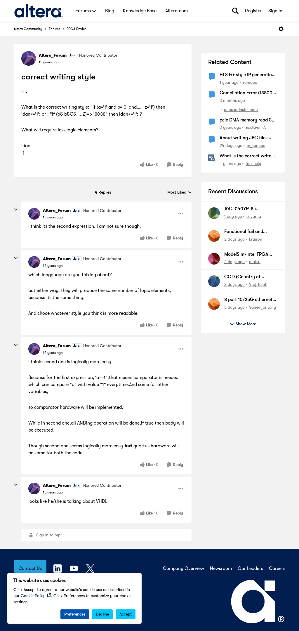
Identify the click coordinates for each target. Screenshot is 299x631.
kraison (255, 239)
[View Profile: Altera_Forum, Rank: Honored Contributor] (28, 58)
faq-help (253, 163)
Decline (102, 614)
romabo (250, 82)
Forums (54, 29)
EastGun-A (256, 127)
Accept (125, 614)
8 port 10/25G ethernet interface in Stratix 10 (248, 300)
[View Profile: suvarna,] (214, 213)
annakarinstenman (241, 109)
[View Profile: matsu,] (214, 259)
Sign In (275, 10)
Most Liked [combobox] (179, 192)
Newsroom (221, 568)
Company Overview (183, 568)
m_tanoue (256, 145)
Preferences (74, 614)
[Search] (235, 10)
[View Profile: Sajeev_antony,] (214, 304)
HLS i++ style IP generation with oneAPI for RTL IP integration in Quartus (247, 75)
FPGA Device (76, 29)
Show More (246, 323)
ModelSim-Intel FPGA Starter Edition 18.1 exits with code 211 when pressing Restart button (249, 255)
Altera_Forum (53, 55)
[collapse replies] (15, 209)
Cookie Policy (33, 595)
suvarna (253, 216)
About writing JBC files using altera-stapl (243, 138)
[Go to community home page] (39, 11)
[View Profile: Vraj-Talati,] (214, 281)
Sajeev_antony (262, 307)
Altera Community (28, 29)
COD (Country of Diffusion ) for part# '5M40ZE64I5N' (245, 277)
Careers (277, 568)
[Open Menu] (281, 29)
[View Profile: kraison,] (214, 236)
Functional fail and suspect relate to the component (245, 232)
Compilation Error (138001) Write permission (248, 93)
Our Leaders (250, 568)
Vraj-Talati (258, 284)
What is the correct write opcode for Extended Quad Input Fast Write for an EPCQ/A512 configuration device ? (247, 156)
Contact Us (30, 568)
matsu (254, 261)
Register (253, 10)
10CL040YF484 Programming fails (243, 209)
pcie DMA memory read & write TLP (246, 120)
